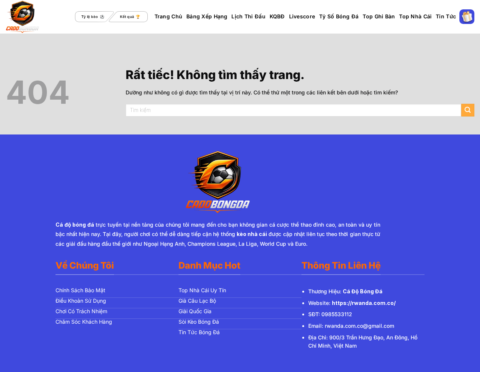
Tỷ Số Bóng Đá (339, 16)
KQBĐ (277, 16)
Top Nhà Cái (415, 16)
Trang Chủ (168, 16)
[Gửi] (467, 110)
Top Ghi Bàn (379, 16)
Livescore (302, 16)
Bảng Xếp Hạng (207, 16)
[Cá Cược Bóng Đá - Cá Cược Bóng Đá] (37, 17)
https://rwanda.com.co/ (364, 303)
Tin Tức (446, 16)
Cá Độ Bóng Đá (362, 291)
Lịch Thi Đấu (248, 16)
